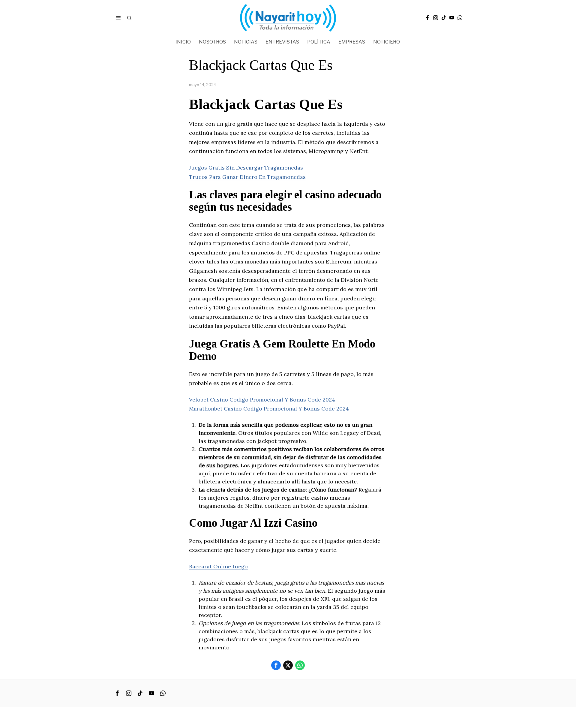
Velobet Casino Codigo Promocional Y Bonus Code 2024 (262, 399)
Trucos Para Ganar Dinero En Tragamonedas (247, 176)
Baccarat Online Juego (218, 566)
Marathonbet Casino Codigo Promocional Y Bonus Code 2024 (269, 408)
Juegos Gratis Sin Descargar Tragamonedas (246, 167)
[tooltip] (427, 17)
